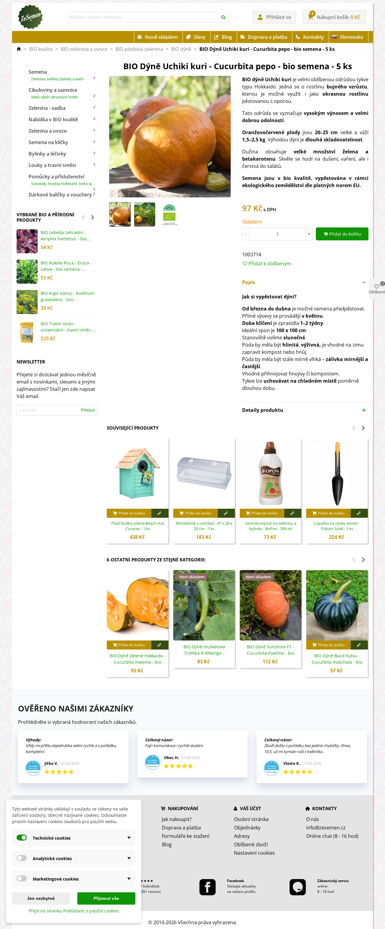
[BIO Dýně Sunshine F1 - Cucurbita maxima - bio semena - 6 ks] (270, 605)
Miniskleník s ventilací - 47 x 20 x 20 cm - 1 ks (204, 526)
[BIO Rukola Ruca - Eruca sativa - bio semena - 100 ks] (27, 272)
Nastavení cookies (254, 853)
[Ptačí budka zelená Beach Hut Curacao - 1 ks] (137, 473)
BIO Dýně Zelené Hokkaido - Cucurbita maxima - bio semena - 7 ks (137, 662)
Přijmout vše (106, 898)
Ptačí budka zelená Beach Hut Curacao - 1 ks (137, 526)
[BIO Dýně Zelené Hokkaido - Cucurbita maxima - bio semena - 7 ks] (137, 605)
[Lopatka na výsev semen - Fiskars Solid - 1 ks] (337, 473)
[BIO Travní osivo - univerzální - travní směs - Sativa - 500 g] (27, 332)
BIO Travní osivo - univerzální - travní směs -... (69, 327)
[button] (83, 217)
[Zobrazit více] (159, 513)
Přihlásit (88, 410)
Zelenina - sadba (47, 108)
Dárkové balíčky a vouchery (60, 194)
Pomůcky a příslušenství (61, 179)
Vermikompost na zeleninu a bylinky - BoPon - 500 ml (270, 526)
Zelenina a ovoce (48, 131)
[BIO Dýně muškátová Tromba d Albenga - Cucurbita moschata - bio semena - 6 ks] (204, 605)
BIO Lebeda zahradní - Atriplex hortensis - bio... (65, 236)
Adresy (242, 836)
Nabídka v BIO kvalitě (53, 119)
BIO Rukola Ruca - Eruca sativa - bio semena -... (65, 266)
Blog (227, 37)
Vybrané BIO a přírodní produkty (45, 217)
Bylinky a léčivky (47, 153)
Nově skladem (161, 37)
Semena (56, 75)
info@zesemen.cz (326, 827)
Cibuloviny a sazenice (53, 93)
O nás (312, 819)
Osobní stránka (251, 819)
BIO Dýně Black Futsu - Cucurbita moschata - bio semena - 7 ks (337, 662)
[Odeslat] (224, 17)
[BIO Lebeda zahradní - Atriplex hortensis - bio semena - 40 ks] (27, 241)
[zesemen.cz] (30, 17)
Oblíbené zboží (251, 844)
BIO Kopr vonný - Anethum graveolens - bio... (67, 296)
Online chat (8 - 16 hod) (332, 836)
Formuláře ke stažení (185, 836)
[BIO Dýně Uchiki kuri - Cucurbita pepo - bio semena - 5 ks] (170, 136)
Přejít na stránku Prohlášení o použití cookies (74, 911)
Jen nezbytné (41, 898)
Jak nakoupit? (177, 819)
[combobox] (143, 17)
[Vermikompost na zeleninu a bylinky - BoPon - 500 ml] (270, 473)
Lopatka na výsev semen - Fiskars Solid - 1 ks (337, 526)
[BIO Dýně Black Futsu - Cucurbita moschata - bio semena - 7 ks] (337, 605)
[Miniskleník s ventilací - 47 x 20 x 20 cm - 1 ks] (204, 473)
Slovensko (351, 37)
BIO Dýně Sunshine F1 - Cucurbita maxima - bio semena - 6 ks (270, 653)
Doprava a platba (267, 37)
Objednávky (247, 827)
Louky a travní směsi (52, 165)
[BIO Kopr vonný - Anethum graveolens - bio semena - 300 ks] (27, 302)
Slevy (200, 37)
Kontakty (313, 37)
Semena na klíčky (48, 142)
